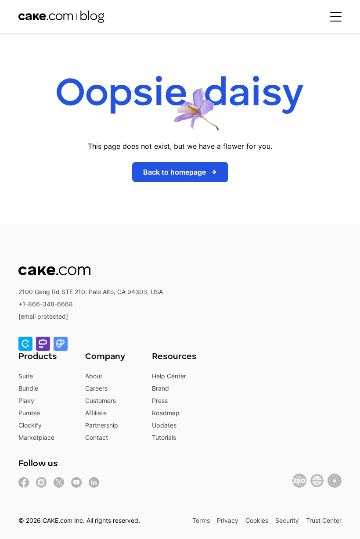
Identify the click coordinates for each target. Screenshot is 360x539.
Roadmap (166, 413)
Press (160, 400)
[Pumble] (43, 344)
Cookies (256, 520)
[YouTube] (76, 482)
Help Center (169, 376)
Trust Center (324, 520)
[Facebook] (23, 482)
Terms (201, 520)
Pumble (29, 413)
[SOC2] (317, 481)
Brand (160, 388)
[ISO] (299, 481)
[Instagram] (41, 482)
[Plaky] (61, 344)
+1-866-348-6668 (45, 304)
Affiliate (96, 413)
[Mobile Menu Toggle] (336, 17)
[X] (59, 482)
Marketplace (36, 437)
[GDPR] (335, 481)
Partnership (101, 425)
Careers (96, 388)
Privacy (227, 520)
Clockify (30, 425)
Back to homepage (174, 172)
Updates (164, 425)
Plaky (26, 400)
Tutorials (164, 437)
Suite (25, 376)
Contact (96, 437)
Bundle (28, 388)
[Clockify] (25, 344)
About (93, 376)
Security (287, 520)
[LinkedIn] (94, 482)
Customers (100, 400)
